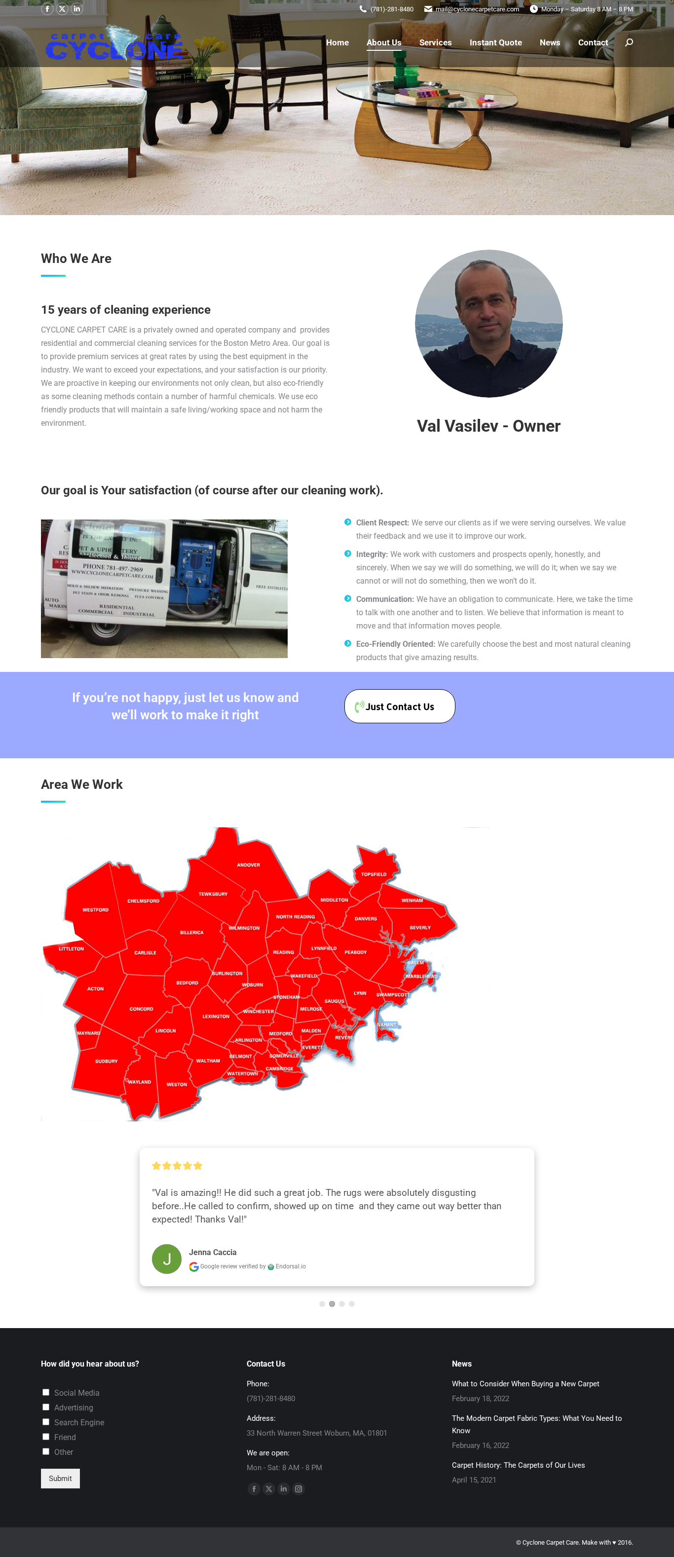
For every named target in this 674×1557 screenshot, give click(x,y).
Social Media (77, 1393)
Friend (65, 1437)
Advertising (73, 1407)
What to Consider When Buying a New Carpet (525, 1383)
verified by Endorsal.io (272, 1266)
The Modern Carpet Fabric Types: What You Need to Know (537, 1424)
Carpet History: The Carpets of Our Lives (518, 1465)
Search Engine (79, 1422)
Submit (60, 1478)
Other (63, 1452)
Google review (219, 1266)
